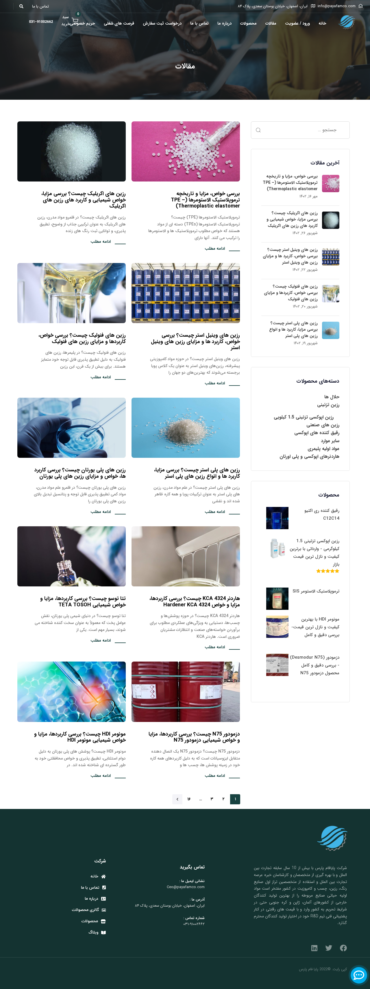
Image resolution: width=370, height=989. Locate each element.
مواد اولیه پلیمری (323, 448)
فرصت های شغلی (119, 23)
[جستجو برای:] (300, 130)
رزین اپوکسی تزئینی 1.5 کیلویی (304, 417)
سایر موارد (330, 441)
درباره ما (224, 23)
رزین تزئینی (328, 404)
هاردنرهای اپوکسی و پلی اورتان (309, 456)
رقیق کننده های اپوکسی (316, 432)
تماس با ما (199, 23)
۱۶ (188, 799)
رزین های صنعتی (322, 425)
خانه (322, 23)
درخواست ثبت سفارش (162, 23)
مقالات (270, 23)
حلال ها (331, 397)
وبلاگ (93, 932)
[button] (23, 6)
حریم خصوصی (82, 23)
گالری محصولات (85, 910)
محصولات (248, 23)
